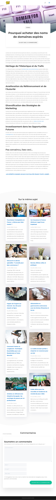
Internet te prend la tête (28, 498)
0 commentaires (32, 42)
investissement (9, 134)
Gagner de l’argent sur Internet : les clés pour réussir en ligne (14, 306)
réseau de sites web (39, 121)
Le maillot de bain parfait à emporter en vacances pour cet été (39, 351)
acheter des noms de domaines (30, 69)
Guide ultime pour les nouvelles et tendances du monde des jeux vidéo (39, 392)
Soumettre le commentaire (41, 482)
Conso (28, 27)
